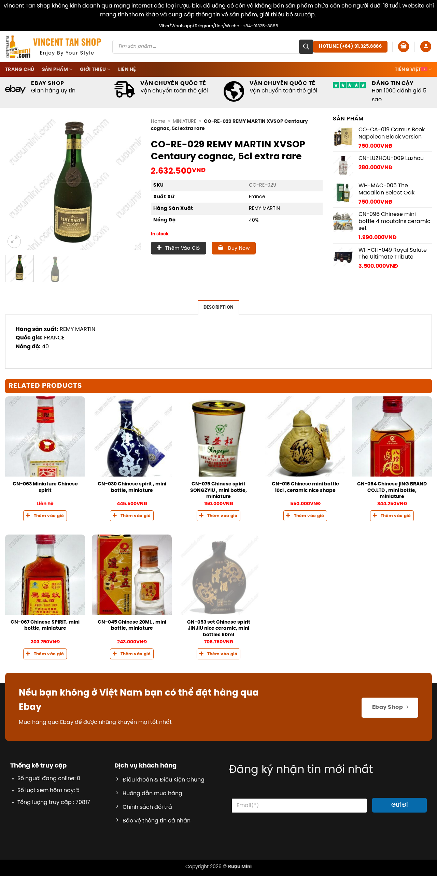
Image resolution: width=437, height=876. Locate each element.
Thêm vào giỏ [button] (49, 516)
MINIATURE (184, 121)
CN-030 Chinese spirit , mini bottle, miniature (132, 487)
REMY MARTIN (264, 208)
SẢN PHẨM (55, 69)
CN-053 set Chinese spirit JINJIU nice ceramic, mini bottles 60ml (218, 628)
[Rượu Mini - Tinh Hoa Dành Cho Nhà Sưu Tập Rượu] (53, 46)
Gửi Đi (399, 805)
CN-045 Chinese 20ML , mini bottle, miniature (132, 625)
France (257, 197)
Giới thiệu (93, 69)
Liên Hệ (127, 69)
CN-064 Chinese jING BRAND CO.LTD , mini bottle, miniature (392, 490)
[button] (403, 46)
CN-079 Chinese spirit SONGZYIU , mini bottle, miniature (218, 490)
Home (158, 121)
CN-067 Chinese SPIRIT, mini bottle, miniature (45, 625)
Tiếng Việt (408, 69)
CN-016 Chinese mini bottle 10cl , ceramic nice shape (305, 487)
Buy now (238, 248)
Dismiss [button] (327, 15)
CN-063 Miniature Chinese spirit (45, 487)
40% (254, 220)
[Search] (306, 47)
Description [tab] (218, 307)
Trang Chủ (19, 69)
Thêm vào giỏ (182, 248)
